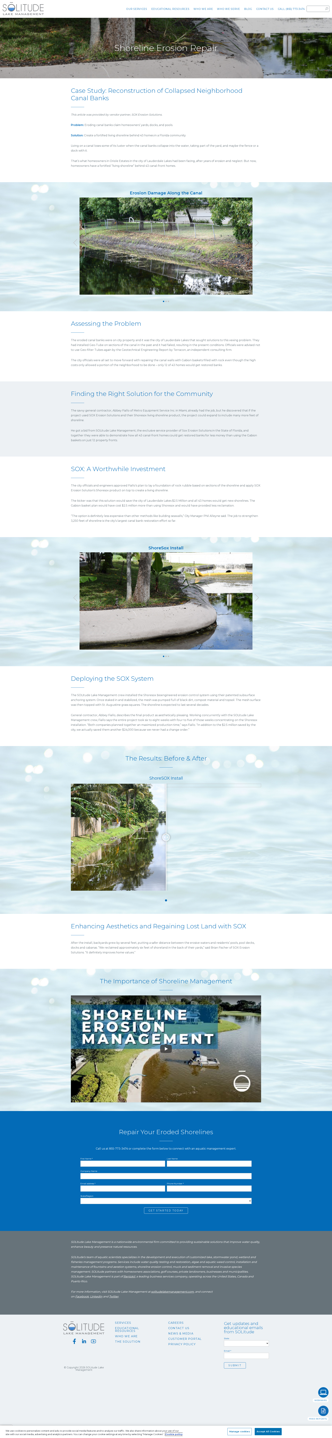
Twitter (113, 1296)
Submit (234, 1365)
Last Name (172, 1159)
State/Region (86, 1196)
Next (256, 243)
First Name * (86, 1159)
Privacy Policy (182, 1344)
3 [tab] (168, 301)
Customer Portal (185, 1339)
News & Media (180, 1333)
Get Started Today (166, 1210)
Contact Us (179, 1328)
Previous (75, 243)
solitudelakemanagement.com (172, 1291)
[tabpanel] (166, 243)
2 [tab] (166, 301)
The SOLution (127, 1341)
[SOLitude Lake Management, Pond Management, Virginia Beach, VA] (166, 1379)
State (226, 1338)
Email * (227, 1351)
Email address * (87, 1184)
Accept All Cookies (268, 1431)
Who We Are (126, 1336)
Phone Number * (175, 1184)
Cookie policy (174, 1434)
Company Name (88, 1171)
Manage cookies (239, 1431)
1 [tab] (163, 301)
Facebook (82, 1296)
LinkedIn (96, 1296)
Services (123, 1323)
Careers (176, 1323)
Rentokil (129, 1276)
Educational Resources (127, 1329)
